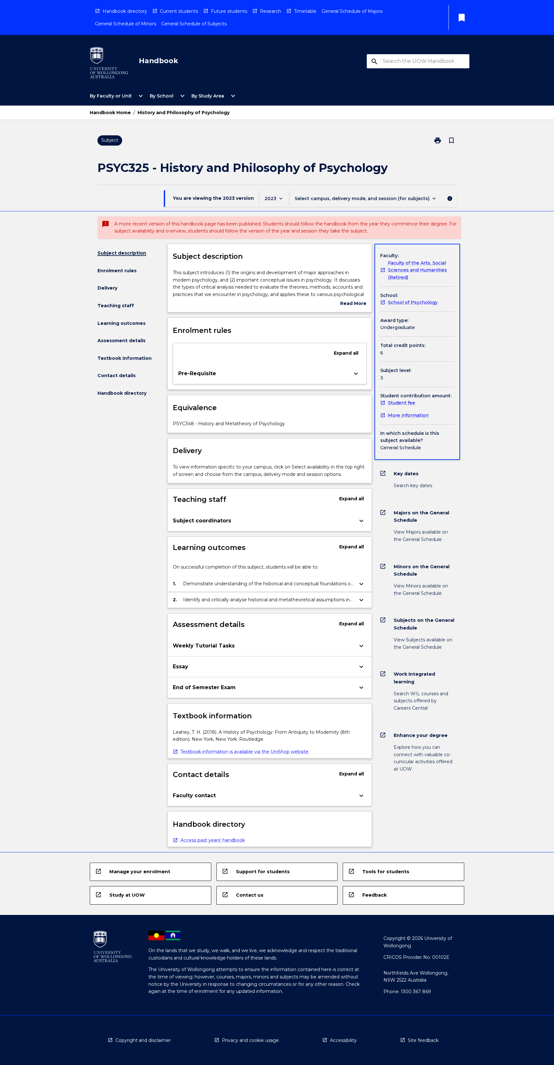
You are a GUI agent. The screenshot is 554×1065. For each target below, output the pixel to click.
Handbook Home (110, 112)
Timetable (305, 11)
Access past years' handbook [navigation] (212, 840)
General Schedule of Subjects (194, 24)
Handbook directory (125, 11)
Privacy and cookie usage (250, 1040)
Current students (179, 11)
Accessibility (343, 1040)
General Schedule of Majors (352, 11)
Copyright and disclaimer (143, 1040)
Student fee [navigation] (401, 403)
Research (270, 11)
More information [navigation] (408, 415)
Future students (229, 11)
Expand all (346, 353)
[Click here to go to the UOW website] (109, 64)
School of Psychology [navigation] (413, 302)
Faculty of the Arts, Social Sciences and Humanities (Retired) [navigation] (417, 270)
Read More (353, 303)
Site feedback (423, 1040)
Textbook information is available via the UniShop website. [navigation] (244, 752)
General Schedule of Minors (125, 24)
